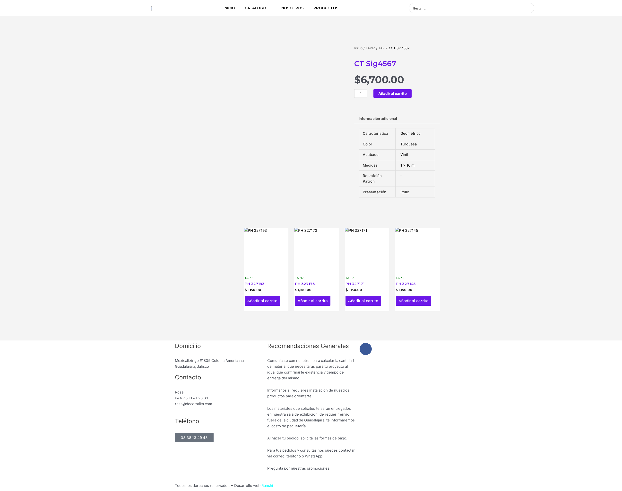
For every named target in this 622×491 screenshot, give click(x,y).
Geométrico (410, 133)
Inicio (358, 48)
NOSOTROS (292, 8)
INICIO (229, 8)
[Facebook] (366, 349)
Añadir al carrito (392, 93)
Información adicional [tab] (378, 118)
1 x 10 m (407, 165)
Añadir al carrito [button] (262, 300)
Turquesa (408, 144)
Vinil (404, 154)
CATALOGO (255, 8)
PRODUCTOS (325, 8)
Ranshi (267, 485)
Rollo (404, 192)
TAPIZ (370, 48)
